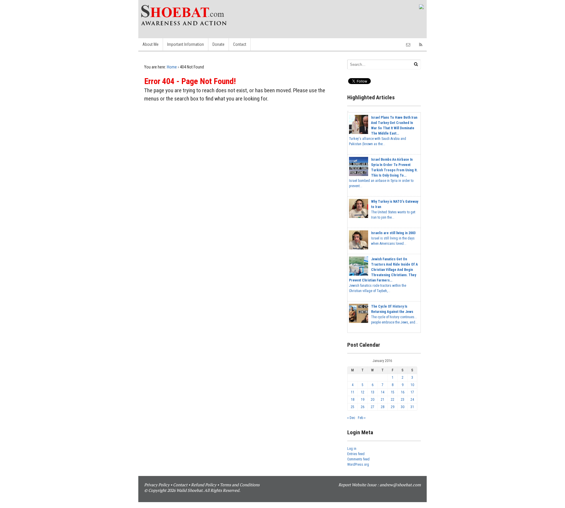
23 (402, 400)
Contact (239, 44)
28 (382, 407)
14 (382, 392)
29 (392, 407)
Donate (218, 44)
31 (412, 407)
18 (352, 400)
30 (402, 407)
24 (412, 400)
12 (362, 392)
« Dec (351, 418)
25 (352, 407)
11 (352, 392)
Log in (351, 449)
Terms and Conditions (240, 484)
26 (362, 407)
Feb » (361, 418)
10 (412, 385)
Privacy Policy (157, 484)
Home (172, 67)
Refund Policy (203, 484)
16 (402, 392)
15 (392, 392)
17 (412, 392)
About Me (150, 44)
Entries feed (356, 454)
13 (372, 392)
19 (362, 400)
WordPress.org (358, 464)
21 (382, 400)
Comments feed (358, 459)
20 (372, 400)
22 (392, 400)
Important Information (185, 44)
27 (372, 407)
